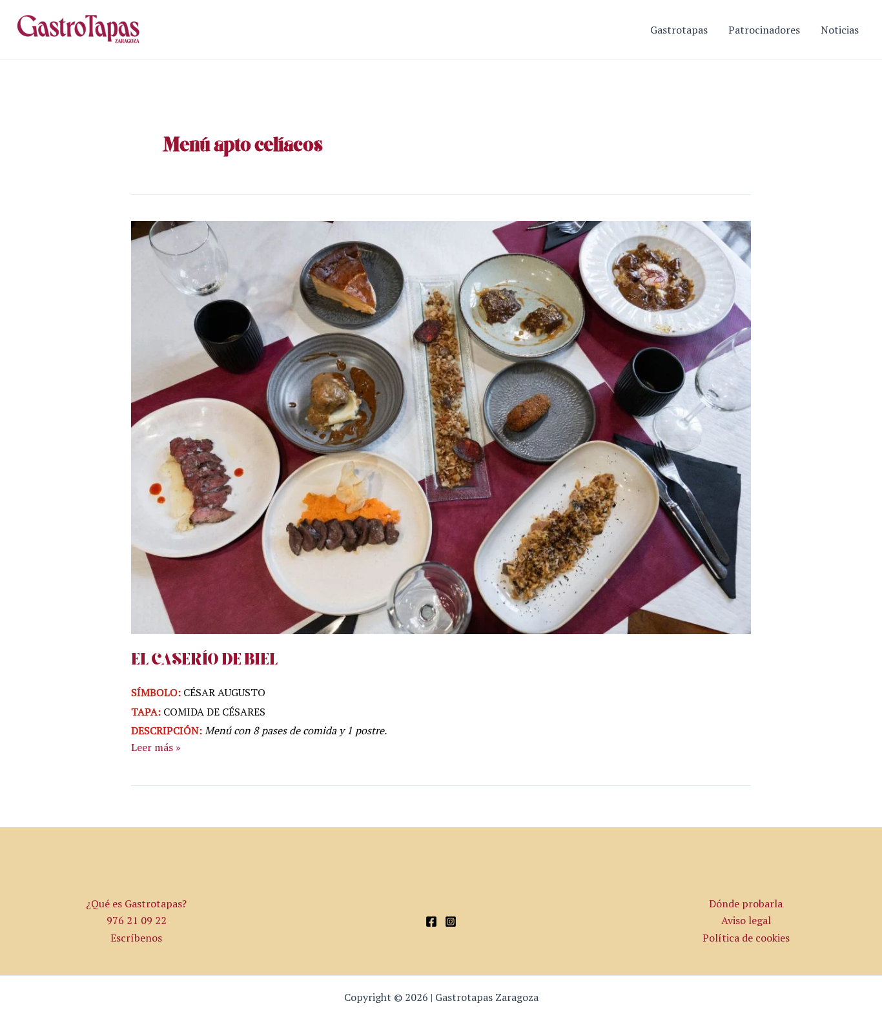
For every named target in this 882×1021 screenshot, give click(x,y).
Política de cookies (746, 938)
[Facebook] (431, 921)
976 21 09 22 (137, 920)
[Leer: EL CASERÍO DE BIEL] (441, 426)
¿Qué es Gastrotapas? (136, 903)
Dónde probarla (746, 903)
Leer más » (156, 746)
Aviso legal (746, 920)
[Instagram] (450, 921)
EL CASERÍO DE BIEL (204, 660)
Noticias (840, 30)
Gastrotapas (679, 30)
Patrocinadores (764, 30)
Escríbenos (136, 938)
